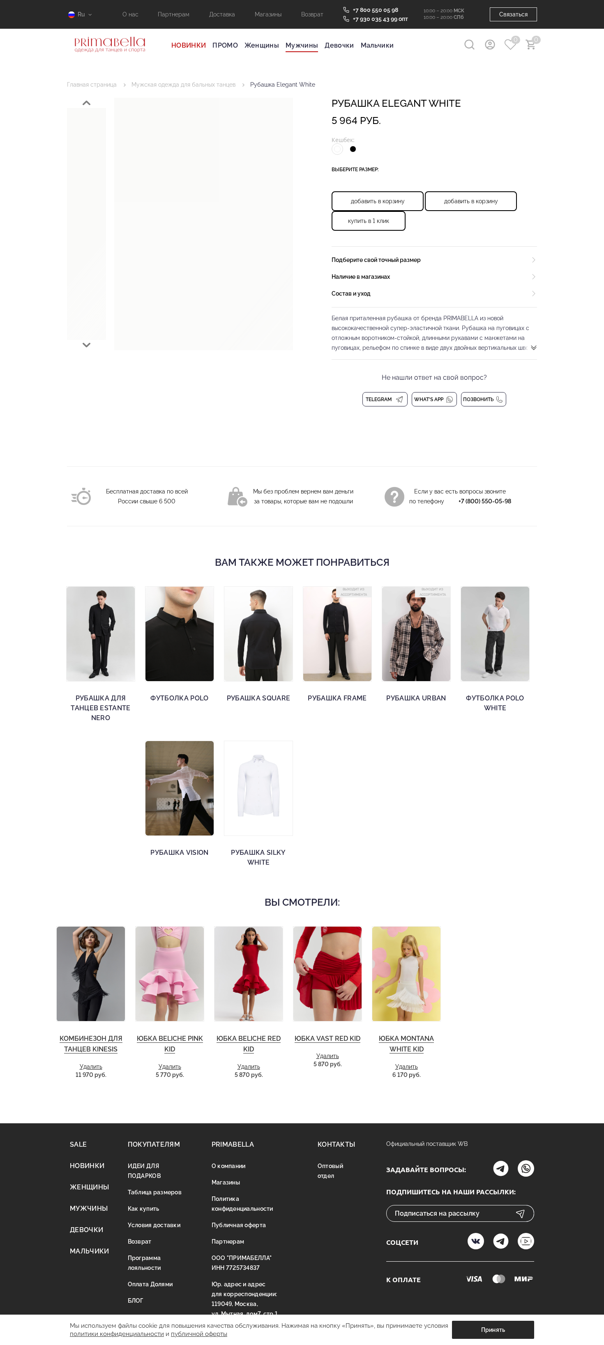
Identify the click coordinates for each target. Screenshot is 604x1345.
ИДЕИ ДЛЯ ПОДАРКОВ (144, 1171)
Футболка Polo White (495, 703)
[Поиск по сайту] (469, 44)
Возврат (312, 14)
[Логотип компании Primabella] (110, 57)
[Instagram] (501, 1169)
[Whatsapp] (526, 1169)
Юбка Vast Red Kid (327, 1038)
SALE (78, 1144)
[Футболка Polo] (179, 634)
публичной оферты (199, 1334)
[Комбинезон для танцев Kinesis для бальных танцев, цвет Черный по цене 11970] (91, 974)
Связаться (513, 14)
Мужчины (302, 45)
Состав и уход (351, 293)
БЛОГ (135, 1300)
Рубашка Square (258, 698)
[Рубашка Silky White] (258, 788)
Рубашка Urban (416, 698)
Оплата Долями (150, 1284)
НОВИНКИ (188, 45)
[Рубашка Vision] (179, 788)
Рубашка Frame (337, 698)
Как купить (143, 1208)
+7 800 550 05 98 (375, 10)
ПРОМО (225, 45)
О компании (229, 1166)
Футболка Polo (179, 698)
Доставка (222, 14)
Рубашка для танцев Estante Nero (100, 708)
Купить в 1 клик (368, 221)
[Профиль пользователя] (490, 44)
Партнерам (173, 14)
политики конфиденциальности (117, 1334)
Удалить (91, 1066)
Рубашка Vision (179, 852)
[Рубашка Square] (258, 634)
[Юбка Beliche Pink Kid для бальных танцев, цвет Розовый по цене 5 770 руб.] (170, 974)
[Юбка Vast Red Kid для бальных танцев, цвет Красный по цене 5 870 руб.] (327, 974)
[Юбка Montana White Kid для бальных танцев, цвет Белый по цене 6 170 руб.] (406, 974)
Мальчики (377, 45)
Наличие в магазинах (361, 276)
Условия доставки (154, 1225)
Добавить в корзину (378, 201)
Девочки (339, 45)
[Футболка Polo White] (495, 634)
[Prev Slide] (86, 103)
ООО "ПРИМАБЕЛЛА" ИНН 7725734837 (242, 1263)
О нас (130, 14)
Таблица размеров (155, 1192)
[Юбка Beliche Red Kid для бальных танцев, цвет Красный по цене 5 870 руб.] (248, 974)
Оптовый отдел (330, 1171)
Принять (493, 1330)
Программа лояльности (144, 1263)
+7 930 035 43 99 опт (380, 19)
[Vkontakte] (476, 1242)
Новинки (87, 1166)
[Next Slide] (86, 345)
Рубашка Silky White (258, 857)
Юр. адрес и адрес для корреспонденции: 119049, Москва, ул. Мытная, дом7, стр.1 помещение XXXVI (245, 1304)
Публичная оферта (239, 1225)
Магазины (268, 14)
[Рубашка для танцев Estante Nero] (101, 634)
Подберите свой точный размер (376, 260)
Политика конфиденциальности (242, 1204)
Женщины (261, 45)
